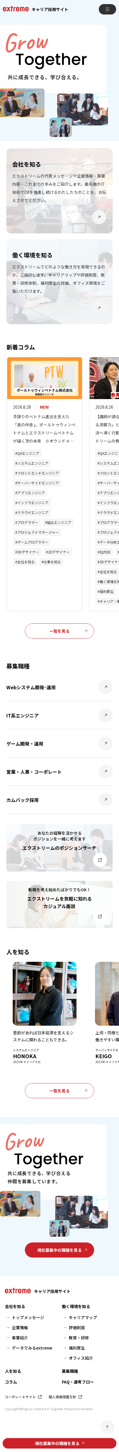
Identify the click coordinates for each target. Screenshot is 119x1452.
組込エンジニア (59, 522)
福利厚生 (107, 591)
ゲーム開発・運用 (24, 743)
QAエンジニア (28, 453)
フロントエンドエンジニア (38, 472)
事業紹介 (20, 1338)
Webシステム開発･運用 (31, 687)
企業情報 (20, 1327)
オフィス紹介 (81, 1358)
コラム (11, 1382)
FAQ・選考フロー (78, 1382)
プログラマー (27, 522)
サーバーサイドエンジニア (38, 482)
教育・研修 (79, 1338)
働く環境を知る (76, 1306)
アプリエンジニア (31, 492)
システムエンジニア (33, 463)
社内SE (105, 551)
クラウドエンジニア (33, 512)
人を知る (13, 1371)
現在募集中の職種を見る (59, 1250)
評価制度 (77, 1327)
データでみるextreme (32, 1348)
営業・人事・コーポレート (34, 771)
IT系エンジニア (22, 715)
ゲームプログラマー (32, 542)
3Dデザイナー (28, 551)
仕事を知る (52, 561)
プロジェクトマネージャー (38, 532)
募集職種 (70, 1371)
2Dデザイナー (59, 551)
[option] (59, 77)
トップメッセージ (28, 1317)
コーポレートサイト (20, 1396)
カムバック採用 (22, 799)
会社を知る (26, 561)
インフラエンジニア (33, 502)
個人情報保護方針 (62, 1396)
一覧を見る (59, 631)
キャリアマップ (83, 1317)
